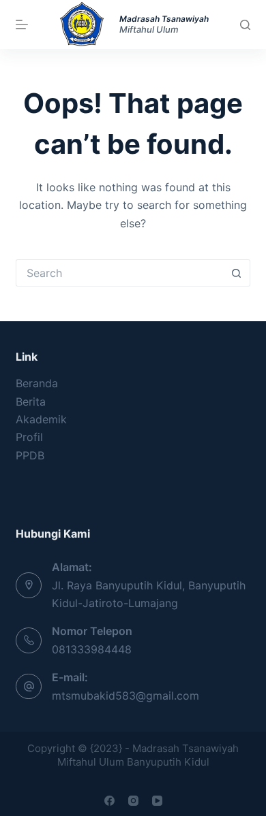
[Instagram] (133, 801)
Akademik (41, 419)
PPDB (30, 455)
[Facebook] (109, 801)
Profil (29, 437)
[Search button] (236, 273)
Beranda (37, 383)
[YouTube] (157, 801)
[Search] (245, 25)
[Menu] (22, 24)
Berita (31, 401)
